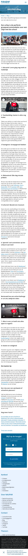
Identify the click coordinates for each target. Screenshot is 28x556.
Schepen (4, 478)
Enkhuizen (16, 185)
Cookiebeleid (5, 505)
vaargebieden (4, 382)
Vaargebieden (6, 484)
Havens (4, 485)
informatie (10, 399)
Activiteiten (5, 490)
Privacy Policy (10, 464)
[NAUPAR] (5, 2)
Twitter (4, 525)
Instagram (5, 523)
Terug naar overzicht (6, 430)
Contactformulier (7, 516)
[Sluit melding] (4, 552)
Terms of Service (17, 464)
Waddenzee (22, 266)
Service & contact (7, 502)
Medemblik (4, 187)
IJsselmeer (17, 252)
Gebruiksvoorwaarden (8, 509)
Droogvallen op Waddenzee (19, 425)
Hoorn (21, 185)
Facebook (5, 522)
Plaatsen (4, 482)
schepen (3, 398)
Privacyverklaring (7, 507)
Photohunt (4, 237)
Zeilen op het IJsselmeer (8, 535)
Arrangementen (6, 480)
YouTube (4, 527)
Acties (4, 489)
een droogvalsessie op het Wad (14, 282)
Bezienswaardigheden (8, 487)
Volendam (14, 187)
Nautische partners (7, 498)
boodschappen (5, 338)
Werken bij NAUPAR (7, 500)
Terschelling (20, 271)
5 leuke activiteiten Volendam (15, 420)
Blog (8, 15)
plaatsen (5, 384)
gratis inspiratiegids (16, 554)
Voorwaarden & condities (9, 503)
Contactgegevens (7, 518)
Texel (12, 271)
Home (2, 15)
